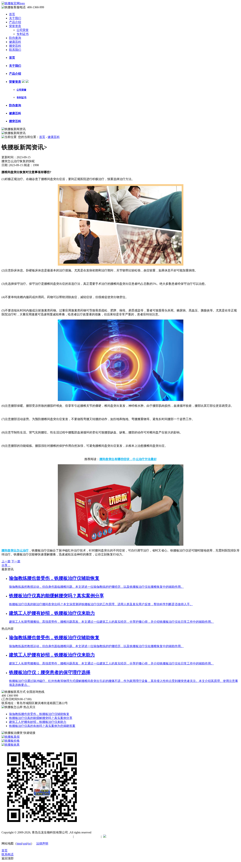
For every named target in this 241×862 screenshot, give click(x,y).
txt (29, 843)
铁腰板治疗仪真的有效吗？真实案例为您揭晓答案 (42, 725)
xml (25, 843)
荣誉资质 (15, 26)
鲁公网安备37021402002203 (126, 836)
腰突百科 (15, 45)
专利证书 (23, 34)
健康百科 (15, 41)
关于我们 (15, 18)
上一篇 (6, 561)
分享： (6, 565)
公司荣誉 (23, 30)
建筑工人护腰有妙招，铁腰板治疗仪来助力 (37, 721)
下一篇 (15, 561)
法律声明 (42, 843)
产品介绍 (15, 22)
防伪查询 (15, 37)
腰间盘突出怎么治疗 (15, 550)
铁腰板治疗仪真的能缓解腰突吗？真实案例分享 (40, 718)
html (19, 843)
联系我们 (15, 49)
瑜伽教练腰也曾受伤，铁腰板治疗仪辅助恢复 (39, 714)
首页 (12, 14)
